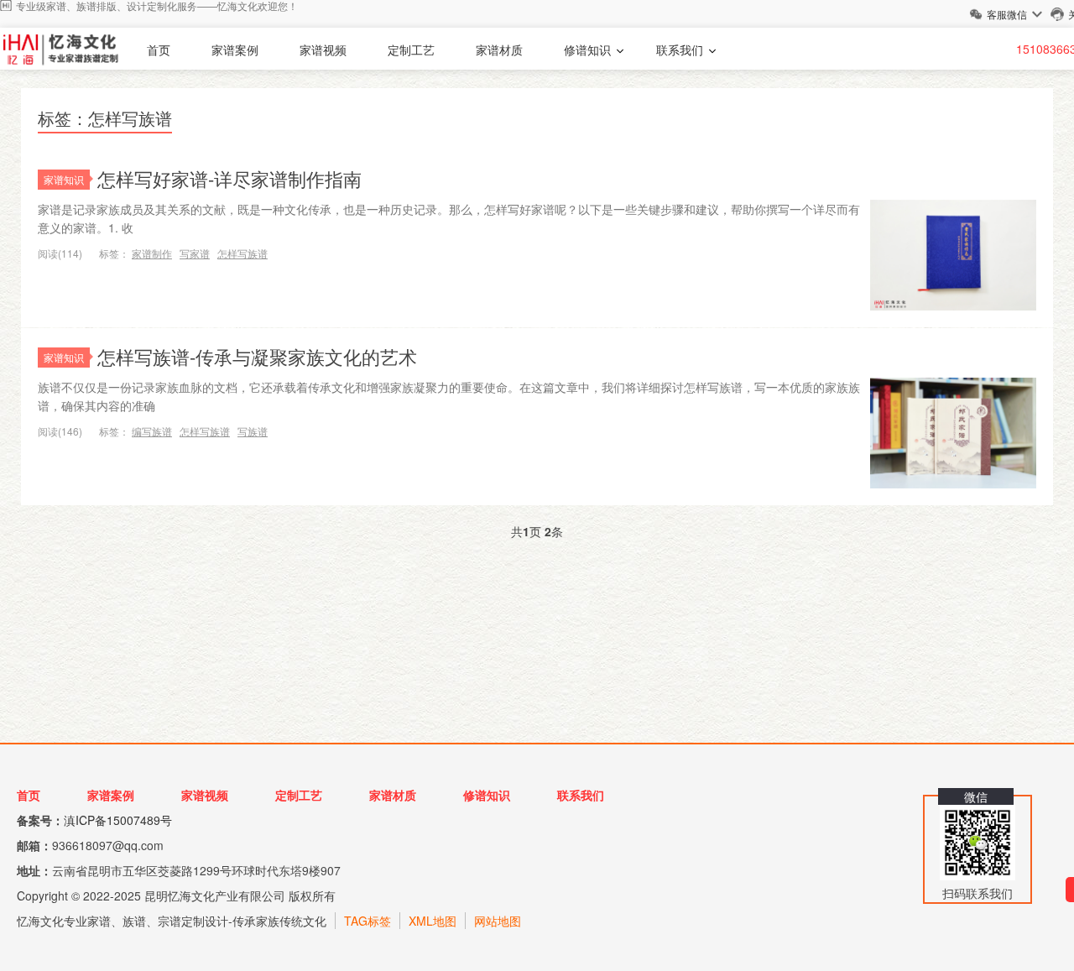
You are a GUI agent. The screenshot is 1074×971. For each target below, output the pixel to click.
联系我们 (679, 49)
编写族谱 (152, 431)
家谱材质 (499, 49)
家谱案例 (234, 49)
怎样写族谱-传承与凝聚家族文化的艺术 (257, 356)
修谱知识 (587, 49)
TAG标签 (367, 920)
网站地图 (497, 920)
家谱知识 (64, 179)
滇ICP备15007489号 (118, 820)
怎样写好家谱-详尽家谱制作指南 (229, 178)
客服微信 (1007, 14)
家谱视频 (323, 49)
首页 (158, 49)
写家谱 (195, 253)
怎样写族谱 (242, 253)
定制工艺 (411, 49)
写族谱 (252, 431)
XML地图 (432, 920)
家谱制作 (152, 253)
